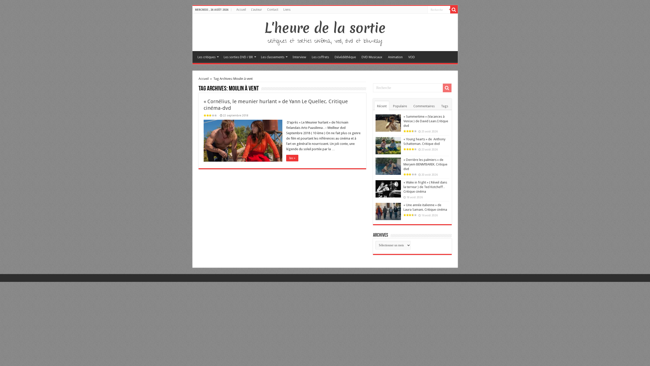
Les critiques (207, 57)
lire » (292, 158)
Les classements (272, 57)
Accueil (241, 9)
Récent (382, 106)
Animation (395, 57)
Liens (286, 9)
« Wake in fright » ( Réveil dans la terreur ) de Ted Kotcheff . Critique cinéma (425, 186)
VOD (411, 57)
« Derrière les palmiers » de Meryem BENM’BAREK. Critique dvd (425, 164)
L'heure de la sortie (325, 28)
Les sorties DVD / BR (238, 57)
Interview (299, 57)
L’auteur (256, 9)
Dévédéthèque (345, 57)
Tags (444, 106)
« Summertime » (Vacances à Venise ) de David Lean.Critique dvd (425, 121)
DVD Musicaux (372, 57)
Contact (272, 9)
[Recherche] (454, 9)
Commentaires (424, 106)
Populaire (400, 106)
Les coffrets (320, 57)
